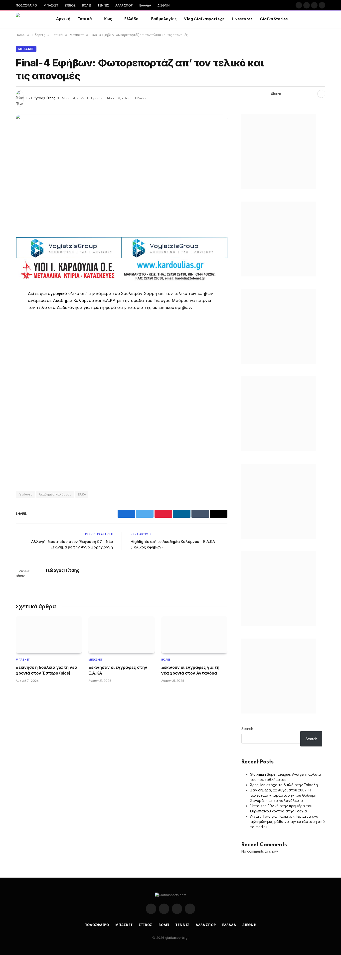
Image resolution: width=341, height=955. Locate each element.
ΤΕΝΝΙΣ (103, 5)
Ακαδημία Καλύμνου (55, 494)
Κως (108, 18)
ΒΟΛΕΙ (86, 5)
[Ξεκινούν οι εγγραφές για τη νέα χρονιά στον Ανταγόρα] (194, 634)
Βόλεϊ (165, 659)
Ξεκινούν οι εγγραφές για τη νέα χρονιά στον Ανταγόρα (190, 670)
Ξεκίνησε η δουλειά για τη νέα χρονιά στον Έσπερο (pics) (46, 670)
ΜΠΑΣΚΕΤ (50, 5)
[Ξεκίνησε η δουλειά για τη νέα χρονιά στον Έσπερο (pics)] (49, 634)
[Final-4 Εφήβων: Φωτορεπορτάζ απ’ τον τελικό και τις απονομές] (121, 173)
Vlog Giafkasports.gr (204, 18)
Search (247, 728)
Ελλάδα (131, 18)
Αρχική (63, 18)
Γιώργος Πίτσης (43, 98)
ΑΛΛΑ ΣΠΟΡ (124, 5)
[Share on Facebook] (287, 94)
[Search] (324, 19)
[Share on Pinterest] (303, 94)
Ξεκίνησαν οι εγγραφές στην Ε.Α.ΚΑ (117, 670)
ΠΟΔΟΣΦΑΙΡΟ (26, 5)
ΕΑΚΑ (82, 494)
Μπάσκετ (26, 49)
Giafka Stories (274, 18)
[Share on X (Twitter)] (295, 94)
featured (25, 494)
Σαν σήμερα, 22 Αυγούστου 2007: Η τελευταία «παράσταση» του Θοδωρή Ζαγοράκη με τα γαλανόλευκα (283, 795)
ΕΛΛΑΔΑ (145, 5)
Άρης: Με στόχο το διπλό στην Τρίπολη (284, 785)
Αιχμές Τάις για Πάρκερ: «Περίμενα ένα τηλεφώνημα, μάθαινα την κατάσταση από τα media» (287, 821)
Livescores (242, 18)
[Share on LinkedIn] (311, 94)
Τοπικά (85, 18)
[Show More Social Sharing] (321, 94)
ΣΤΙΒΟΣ (70, 5)
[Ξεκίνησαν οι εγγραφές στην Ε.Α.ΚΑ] (121, 634)
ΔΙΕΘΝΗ (164, 5)
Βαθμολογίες (164, 18)
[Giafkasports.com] (30, 19)
